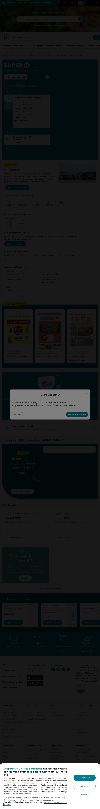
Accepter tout (84, 778)
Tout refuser (84, 786)
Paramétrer (84, 795)
